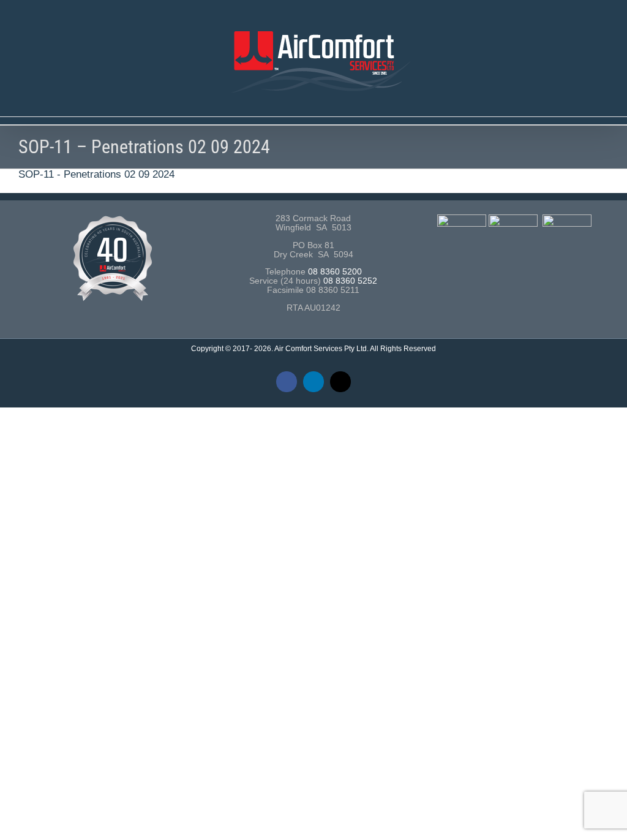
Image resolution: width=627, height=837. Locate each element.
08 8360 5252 (350, 281)
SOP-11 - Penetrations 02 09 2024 (96, 174)
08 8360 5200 (335, 271)
